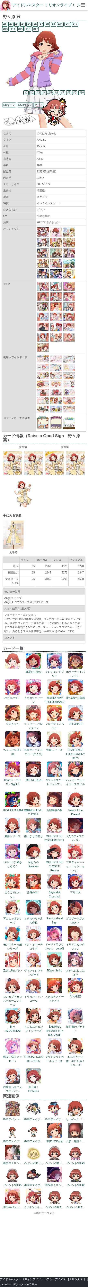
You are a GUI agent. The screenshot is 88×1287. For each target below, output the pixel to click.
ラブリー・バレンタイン (33, 726)
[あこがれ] (56, 290)
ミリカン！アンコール (33, 998)
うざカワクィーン (33, 699)
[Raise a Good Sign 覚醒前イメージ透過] (23, 506)
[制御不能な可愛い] (69, 300)
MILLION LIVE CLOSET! (33, 812)
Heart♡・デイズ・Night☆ (12, 782)
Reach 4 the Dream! (75, 812)
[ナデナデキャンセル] (69, 310)
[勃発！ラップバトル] (69, 320)
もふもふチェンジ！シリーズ (33, 1028)
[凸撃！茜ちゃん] (56, 330)
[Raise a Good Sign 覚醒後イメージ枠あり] (54, 473)
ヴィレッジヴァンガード (33, 972)
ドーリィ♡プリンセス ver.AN (54, 946)
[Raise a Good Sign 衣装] (13, 548)
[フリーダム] (69, 290)
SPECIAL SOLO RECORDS (33, 1058)
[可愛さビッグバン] (56, 320)
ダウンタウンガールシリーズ (54, 1058)
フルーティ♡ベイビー (54, 726)
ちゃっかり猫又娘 (12, 752)
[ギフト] (43, 300)
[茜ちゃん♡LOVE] (56, 340)
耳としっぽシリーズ (12, 920)
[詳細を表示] (12, 667)
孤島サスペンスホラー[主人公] (33, 752)
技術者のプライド (75, 1028)
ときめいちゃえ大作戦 (33, 920)
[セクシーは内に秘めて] (43, 330)
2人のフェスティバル (75, 838)
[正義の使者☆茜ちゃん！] (43, 310)
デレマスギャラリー (25, 1284)
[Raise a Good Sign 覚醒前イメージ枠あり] (12, 473)
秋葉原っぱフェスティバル (12, 1089)
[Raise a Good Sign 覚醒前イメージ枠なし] (33, 473)
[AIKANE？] (69, 340)
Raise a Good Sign (54, 920)
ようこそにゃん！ (12, 894)
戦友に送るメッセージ (12, 1058)
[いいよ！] (43, 320)
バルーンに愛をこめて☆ (12, 864)
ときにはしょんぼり (75, 972)
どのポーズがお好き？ (75, 920)
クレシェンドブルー (54, 673)
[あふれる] (56, 310)
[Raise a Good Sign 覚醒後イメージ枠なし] (75, 473)
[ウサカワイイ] (69, 330)
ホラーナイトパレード (75, 673)
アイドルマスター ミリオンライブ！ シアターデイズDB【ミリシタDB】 (43, 1279)
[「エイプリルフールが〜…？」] (43, 290)
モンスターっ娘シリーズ (12, 946)
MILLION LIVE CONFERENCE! (54, 838)
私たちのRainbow (33, 864)
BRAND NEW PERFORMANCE (55, 699)
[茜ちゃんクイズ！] (56, 300)
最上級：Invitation (33, 1089)
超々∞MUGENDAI (13, 1028)
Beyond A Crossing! (54, 894)
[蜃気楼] (43, 340)
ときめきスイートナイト (54, 998)
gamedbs (5, 1284)
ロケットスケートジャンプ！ (54, 782)
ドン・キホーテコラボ (33, 946)
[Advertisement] (44, 1243)
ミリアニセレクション (75, 946)
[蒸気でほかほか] (43, 350)
